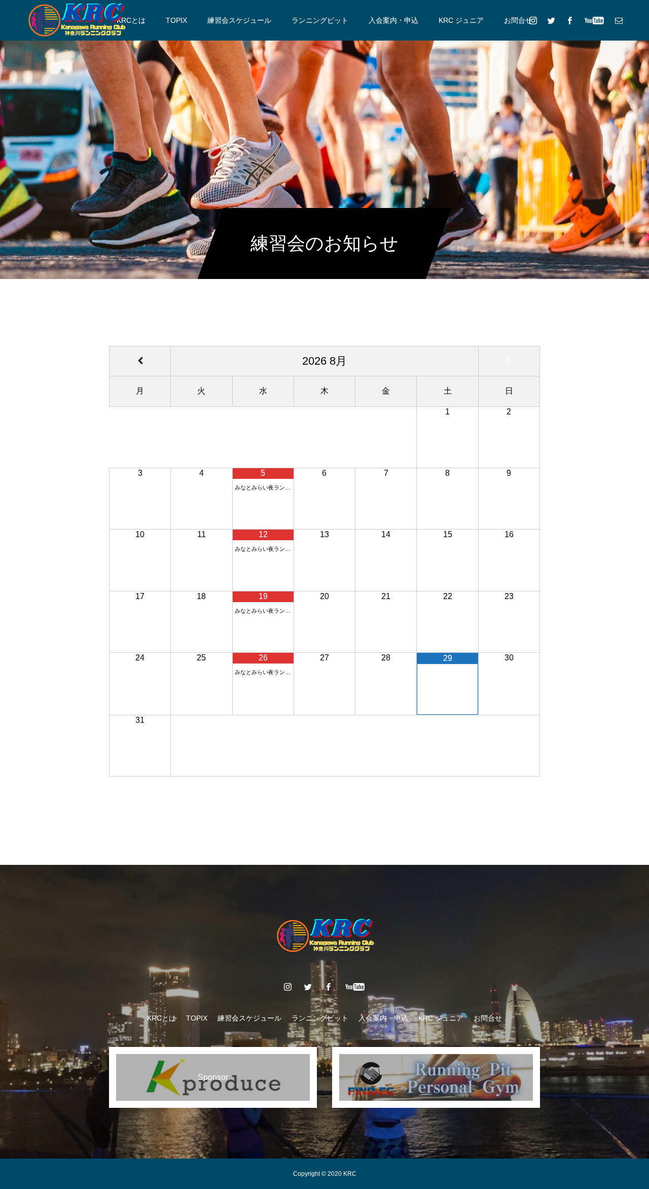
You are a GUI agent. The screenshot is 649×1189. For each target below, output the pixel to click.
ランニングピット (320, 20)
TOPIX (176, 20)
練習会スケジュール (239, 20)
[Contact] (619, 20)
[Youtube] (594, 20)
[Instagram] (533, 20)
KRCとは (131, 20)
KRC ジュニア (461, 20)
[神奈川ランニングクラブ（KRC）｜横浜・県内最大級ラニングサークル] (76, 20)
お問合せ (518, 20)
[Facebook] (569, 20)
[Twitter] (551, 20)
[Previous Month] (140, 361)
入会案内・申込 (393, 20)
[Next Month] (509, 361)
